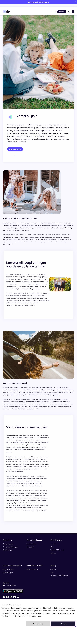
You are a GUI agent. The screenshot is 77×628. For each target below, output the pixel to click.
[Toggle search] (51, 11)
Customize (37, 624)
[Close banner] (76, 2)
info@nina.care (11, 585)
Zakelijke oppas (8, 550)
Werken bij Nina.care (57, 550)
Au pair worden (31, 544)
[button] (55, 11)
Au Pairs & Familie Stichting (59, 576)
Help (51, 573)
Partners (53, 553)
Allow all (63, 624)
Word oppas (30, 547)
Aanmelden (61, 11)
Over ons (53, 544)
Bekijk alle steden (8, 570)
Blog (51, 547)
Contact (53, 570)
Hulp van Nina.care (15, 149)
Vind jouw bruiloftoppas (10, 547)
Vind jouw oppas (8, 544)
